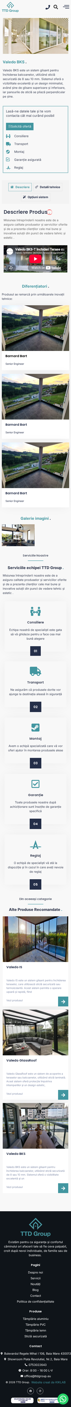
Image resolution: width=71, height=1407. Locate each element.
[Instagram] (40, 1391)
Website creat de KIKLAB (48, 1382)
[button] (55, 7)
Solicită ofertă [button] (21, 126)
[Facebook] (30, 1391)
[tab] (20, 187)
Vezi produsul (14, 1000)
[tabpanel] (35, 240)
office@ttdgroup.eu (37, 1376)
